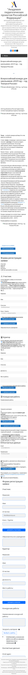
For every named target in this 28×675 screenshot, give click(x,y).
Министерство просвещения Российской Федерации (14, 670)
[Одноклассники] (13, 51)
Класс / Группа (5, 311)
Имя (2, 299)
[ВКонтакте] (11, 51)
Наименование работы (7, 400)
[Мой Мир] (15, 51)
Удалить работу (8, 421)
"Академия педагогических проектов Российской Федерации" (14, 13)
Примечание (4, 451)
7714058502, (5, 190)
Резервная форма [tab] (9, 253)
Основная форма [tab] (9, 248)
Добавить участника (9, 323)
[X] (17, 51)
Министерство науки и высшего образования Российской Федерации (14, 673)
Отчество (3, 305)
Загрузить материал (6, 409)
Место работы (4, 376)
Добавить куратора (9, 392)
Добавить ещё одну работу (11, 426)
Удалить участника (9, 319)
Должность (4, 370)
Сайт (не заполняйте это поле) (9, 270)
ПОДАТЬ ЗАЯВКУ (8, 468)
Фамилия (3, 293)
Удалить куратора (9, 387)
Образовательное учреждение (9, 327)
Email (2, 446)
